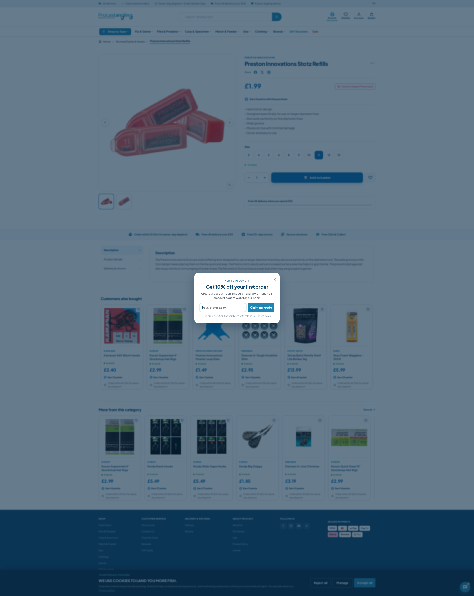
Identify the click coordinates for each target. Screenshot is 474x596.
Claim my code (261, 307)
